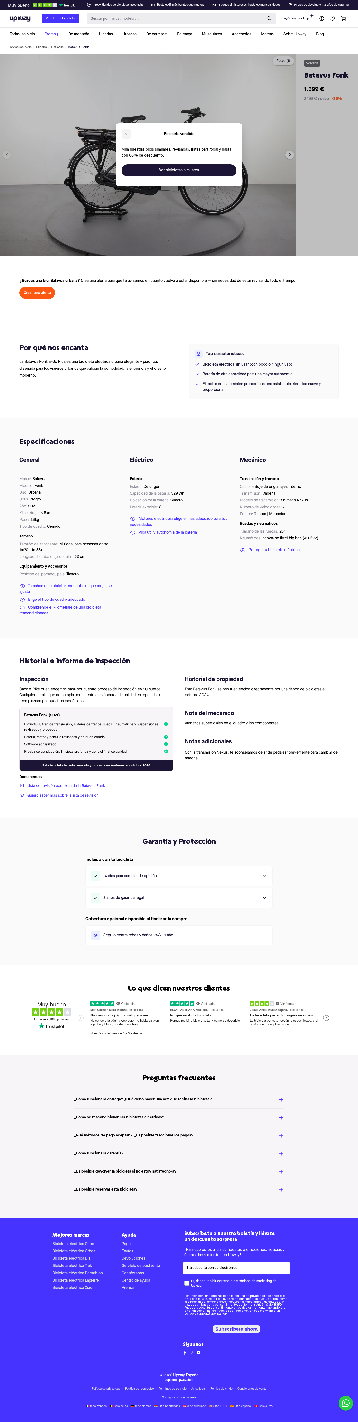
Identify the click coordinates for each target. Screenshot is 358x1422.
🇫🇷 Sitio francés (96, 1406)
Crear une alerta (37, 293)
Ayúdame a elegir (297, 18)
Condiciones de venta (251, 1388)
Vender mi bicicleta (60, 18)
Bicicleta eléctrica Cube (73, 1244)
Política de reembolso (139, 1388)
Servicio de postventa (141, 1266)
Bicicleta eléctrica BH (71, 1259)
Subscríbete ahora (236, 1329)
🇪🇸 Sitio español (241, 1406)
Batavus (57, 47)
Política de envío (221, 1388)
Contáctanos (133, 1273)
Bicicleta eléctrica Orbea (73, 1251)
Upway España (185, 1375)
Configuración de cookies (179, 1397)
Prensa (128, 1288)
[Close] (182, 3)
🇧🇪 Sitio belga (119, 1406)
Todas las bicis (21, 47)
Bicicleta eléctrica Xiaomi (74, 1288)
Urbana (41, 47)
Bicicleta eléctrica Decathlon (77, 1273)
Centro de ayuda (136, 1281)
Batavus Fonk (78, 47)
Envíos (127, 1251)
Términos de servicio (173, 1388)
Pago (126, 1244)
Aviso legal (198, 1388)
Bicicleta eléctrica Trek (72, 1266)
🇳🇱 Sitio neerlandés (167, 1406)
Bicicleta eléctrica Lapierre (75, 1281)
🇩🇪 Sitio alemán (141, 1406)
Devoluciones (133, 1259)
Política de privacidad (106, 1388)
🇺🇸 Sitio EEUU (218, 1406)
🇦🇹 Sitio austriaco (194, 1406)
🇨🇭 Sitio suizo (263, 1406)
